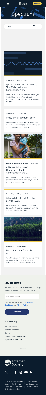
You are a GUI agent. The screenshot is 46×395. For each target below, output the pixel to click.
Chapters (8, 333)
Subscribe (17, 311)
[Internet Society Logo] (15, 362)
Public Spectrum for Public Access (23, 242)
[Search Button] (34, 26)
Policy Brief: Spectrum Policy (23, 120)
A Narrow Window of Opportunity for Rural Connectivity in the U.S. (23, 160)
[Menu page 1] (21, 348)
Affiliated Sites (14, 389)
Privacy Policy (22, 305)
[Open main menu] (8, 3)
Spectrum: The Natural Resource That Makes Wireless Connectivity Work (23, 78)
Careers (29, 386)
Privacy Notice (31, 381)
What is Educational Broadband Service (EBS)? (23, 202)
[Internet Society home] (23, 3)
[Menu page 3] (25, 348)
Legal (19, 384)
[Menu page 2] (23, 348)
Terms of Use (9, 384)
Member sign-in (11, 326)
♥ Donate (37, 3)
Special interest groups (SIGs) (16, 336)
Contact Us (19, 386)
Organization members (13, 339)
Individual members (12, 329)
